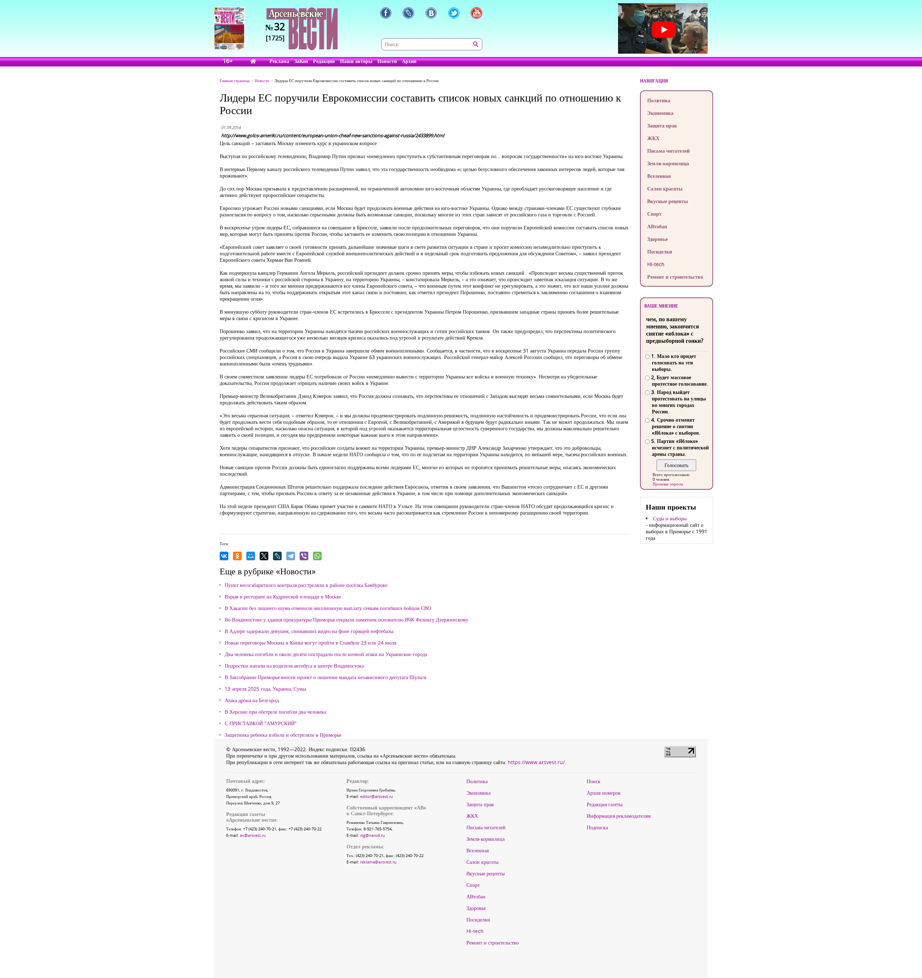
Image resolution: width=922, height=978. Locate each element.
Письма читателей (668, 150)
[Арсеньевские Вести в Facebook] (385, 13)
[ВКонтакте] (224, 556)
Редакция (324, 61)
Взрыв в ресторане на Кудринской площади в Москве (283, 596)
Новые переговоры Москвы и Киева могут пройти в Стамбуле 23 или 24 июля (310, 643)
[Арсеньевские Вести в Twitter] (454, 13)
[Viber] (304, 556)
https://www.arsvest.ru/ (536, 762)
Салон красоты (664, 188)
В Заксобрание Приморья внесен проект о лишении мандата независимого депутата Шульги (325, 677)
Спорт (654, 213)
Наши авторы (356, 61)
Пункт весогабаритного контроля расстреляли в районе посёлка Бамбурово (306, 585)
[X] (264, 556)
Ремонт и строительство (675, 276)
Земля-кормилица (668, 163)
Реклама (279, 61)
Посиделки (659, 251)
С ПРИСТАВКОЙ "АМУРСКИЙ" (261, 723)
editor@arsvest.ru (376, 796)
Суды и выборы (669, 518)
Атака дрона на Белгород (252, 700)
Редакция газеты (604, 804)
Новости (387, 61)
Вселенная (659, 175)
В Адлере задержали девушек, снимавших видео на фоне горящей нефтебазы (309, 631)
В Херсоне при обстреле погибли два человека (275, 712)
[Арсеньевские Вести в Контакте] (431, 13)
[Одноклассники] (237, 556)
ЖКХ (653, 138)
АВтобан (657, 226)
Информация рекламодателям (619, 816)
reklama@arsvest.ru (378, 862)
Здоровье (657, 238)
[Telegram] (290, 556)
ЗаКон (301, 61)
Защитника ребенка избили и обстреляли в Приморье (283, 735)
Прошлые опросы (668, 483)
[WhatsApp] (317, 556)
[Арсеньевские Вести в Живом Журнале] (408, 13)
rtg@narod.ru (372, 835)
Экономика (660, 112)
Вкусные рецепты (667, 201)
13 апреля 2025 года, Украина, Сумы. (266, 689)
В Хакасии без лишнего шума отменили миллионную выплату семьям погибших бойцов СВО (328, 608)
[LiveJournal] (277, 556)
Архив (409, 61)
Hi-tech (655, 264)
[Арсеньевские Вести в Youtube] (476, 13)
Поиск (593, 781)
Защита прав (662, 125)
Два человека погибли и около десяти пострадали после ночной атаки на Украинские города (326, 654)
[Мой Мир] (250, 556)
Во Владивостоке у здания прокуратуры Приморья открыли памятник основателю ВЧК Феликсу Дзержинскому (346, 619)
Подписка (597, 827)
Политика (658, 100)
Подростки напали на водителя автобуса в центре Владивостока (294, 666)
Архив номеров (604, 793)
